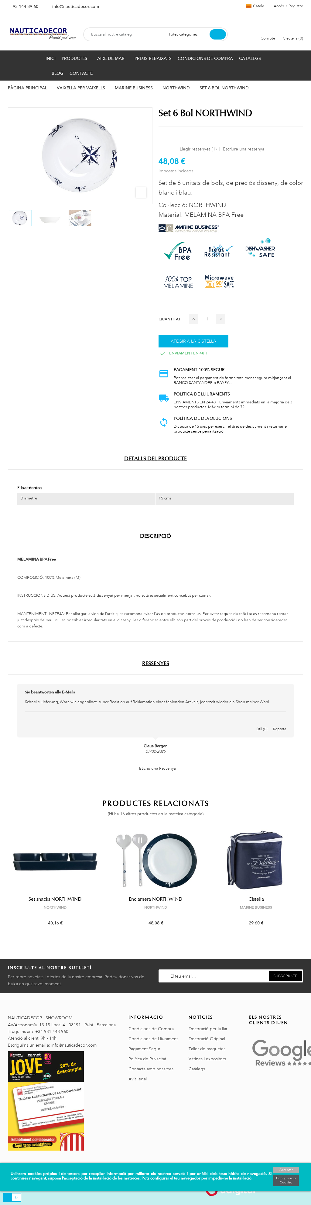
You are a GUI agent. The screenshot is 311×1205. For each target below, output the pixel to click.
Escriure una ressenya (243, 149)
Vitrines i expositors (207, 1059)
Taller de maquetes (207, 1048)
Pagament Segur (144, 1048)
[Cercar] (218, 34)
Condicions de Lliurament (153, 1038)
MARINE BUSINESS (256, 907)
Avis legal (137, 1079)
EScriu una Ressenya (157, 768)
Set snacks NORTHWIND (55, 899)
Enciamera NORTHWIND (156, 899)
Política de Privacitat (147, 1059)
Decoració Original (207, 1038)
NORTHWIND (55, 907)
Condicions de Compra (151, 1028)
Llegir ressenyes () (198, 149)
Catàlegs (197, 1069)
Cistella (256, 899)
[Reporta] (279, 722)
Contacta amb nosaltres (150, 1069)
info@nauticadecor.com (75, 6)
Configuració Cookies (286, 1180)
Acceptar (286, 1170)
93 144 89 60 (25, 6)
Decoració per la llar (208, 1028)
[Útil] (262, 722)
